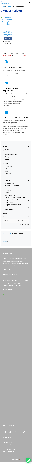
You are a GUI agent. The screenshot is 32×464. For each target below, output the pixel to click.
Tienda (8, 6)
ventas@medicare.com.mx (10, 274)
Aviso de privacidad (8, 451)
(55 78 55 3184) (23, 56)
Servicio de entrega (8, 445)
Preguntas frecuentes (9, 449)
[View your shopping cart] (25, 2)
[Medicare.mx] (5, 2)
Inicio (3, 6)
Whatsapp (7, 56)
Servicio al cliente (7, 447)
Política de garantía (8, 442)
